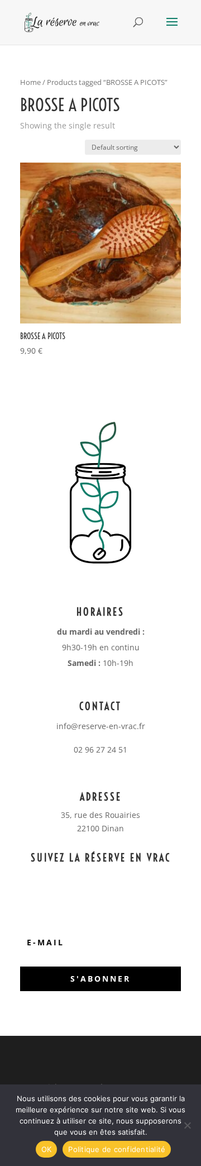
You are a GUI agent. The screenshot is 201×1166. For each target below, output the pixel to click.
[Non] (187, 1125)
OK (46, 1149)
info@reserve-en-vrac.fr (100, 726)
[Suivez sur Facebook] (109, 878)
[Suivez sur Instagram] (131, 878)
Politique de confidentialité (116, 1149)
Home (30, 82)
